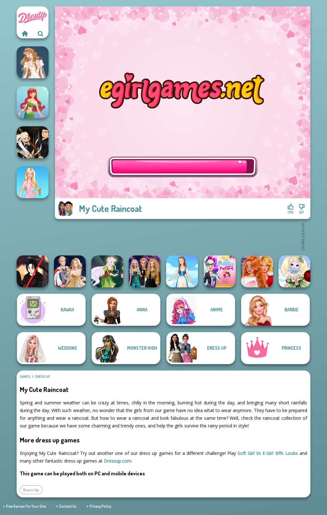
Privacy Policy (100, 506)
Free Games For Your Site (26, 506)
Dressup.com (117, 461)
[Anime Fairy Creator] (294, 271)
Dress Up (42, 376)
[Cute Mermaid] (33, 102)
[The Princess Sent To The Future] (220, 271)
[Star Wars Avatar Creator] (33, 271)
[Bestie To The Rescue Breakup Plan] (257, 271)
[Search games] (41, 33)
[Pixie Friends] (107, 271)
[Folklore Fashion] (182, 271)
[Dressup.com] (25, 33)
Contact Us (68, 506)
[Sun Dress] (70, 271)
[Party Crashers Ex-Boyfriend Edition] (145, 271)
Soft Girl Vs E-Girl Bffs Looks (268, 453)
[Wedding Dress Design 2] (33, 62)
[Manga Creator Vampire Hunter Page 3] (33, 142)
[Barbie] (33, 182)
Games (25, 376)
